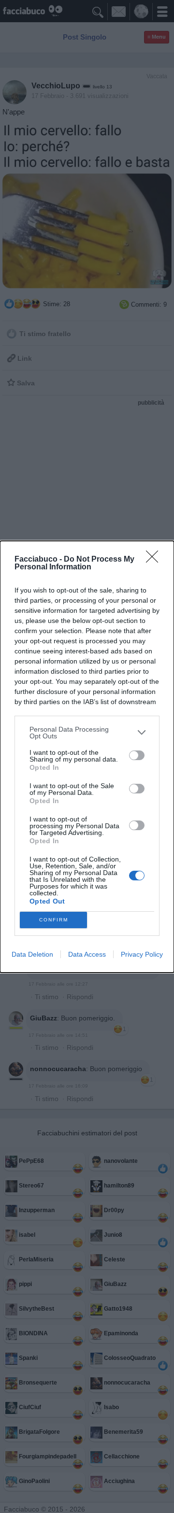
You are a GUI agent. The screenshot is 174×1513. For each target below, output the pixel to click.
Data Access (87, 954)
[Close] (155, 560)
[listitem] (87, 732)
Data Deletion (32, 954)
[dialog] (87, 757)
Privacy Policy (142, 954)
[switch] (137, 755)
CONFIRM (53, 919)
